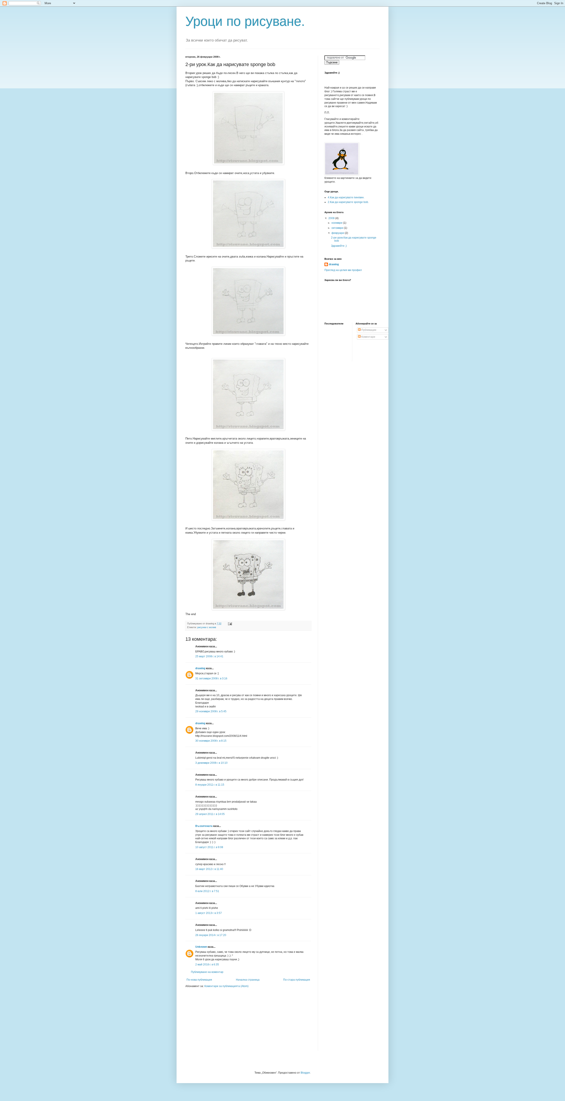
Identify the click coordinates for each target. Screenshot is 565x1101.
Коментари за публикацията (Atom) (226, 986)
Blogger (305, 1072)
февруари (338, 233)
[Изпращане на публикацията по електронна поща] (230, 623)
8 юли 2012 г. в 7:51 (207, 891)
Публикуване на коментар (207, 972)
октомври (337, 227)
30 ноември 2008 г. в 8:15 (210, 740)
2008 (331, 218)
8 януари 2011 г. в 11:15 (209, 784)
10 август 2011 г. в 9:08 (209, 847)
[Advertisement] (213, 1022)
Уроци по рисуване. (245, 21)
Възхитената (204, 826)
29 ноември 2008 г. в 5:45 (210, 711)
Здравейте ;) (339, 245)
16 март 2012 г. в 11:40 (209, 869)
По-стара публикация (296, 979)
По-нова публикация (199, 979)
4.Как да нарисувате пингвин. (346, 197)
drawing (200, 668)
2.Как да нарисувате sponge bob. (348, 202)
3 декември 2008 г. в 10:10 (211, 762)
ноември (337, 222)
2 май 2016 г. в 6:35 (207, 964)
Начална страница (248, 979)
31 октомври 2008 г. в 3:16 (211, 678)
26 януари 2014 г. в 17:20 (210, 935)
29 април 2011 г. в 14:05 (210, 814)
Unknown (201, 946)
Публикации (368, 330)
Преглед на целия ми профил (343, 270)
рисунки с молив (206, 627)
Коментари (368, 336)
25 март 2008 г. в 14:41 (209, 656)
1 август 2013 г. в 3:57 (208, 913)
